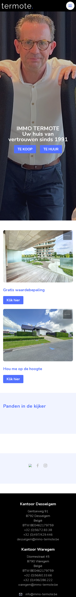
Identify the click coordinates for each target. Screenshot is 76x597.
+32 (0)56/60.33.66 (38, 575)
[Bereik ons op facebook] (39, 465)
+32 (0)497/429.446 (38, 535)
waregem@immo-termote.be (38, 585)
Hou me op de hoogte (22, 368)
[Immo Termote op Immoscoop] (32, 465)
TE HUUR (50, 149)
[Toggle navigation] (70, 6)
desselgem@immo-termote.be (38, 539)
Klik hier (13, 300)
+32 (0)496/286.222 (38, 580)
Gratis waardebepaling (24, 290)
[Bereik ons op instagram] (45, 465)
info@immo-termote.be (41, 594)
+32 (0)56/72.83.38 (38, 530)
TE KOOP (25, 149)
